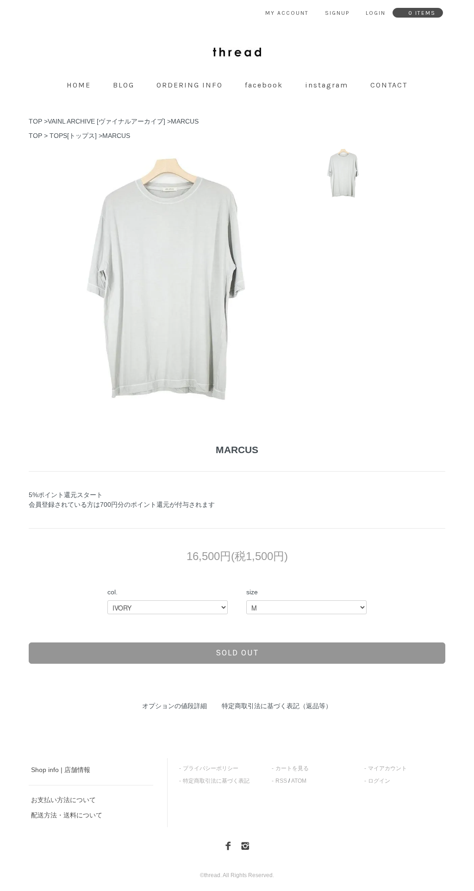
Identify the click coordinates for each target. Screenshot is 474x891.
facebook (264, 85)
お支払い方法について (63, 800)
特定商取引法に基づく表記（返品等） (277, 706)
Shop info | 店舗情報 (60, 769)
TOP (35, 121)
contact (388, 85)
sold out (237, 653)
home (79, 85)
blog (123, 85)
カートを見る (292, 768)
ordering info (189, 85)
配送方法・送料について (66, 815)
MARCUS (185, 121)
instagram (326, 85)
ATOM (298, 781)
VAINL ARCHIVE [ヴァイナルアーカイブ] (106, 121)
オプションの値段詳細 (174, 706)
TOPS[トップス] (73, 135)
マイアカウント (387, 768)
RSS (281, 781)
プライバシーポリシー (210, 768)
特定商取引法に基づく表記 (216, 781)
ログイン (379, 781)
